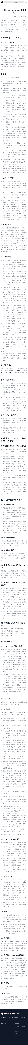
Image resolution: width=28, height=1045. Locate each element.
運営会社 (17, 1031)
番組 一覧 (3, 1023)
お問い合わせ (18, 1034)
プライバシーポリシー (20, 1026)
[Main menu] (26, 2)
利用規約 (17, 1023)
